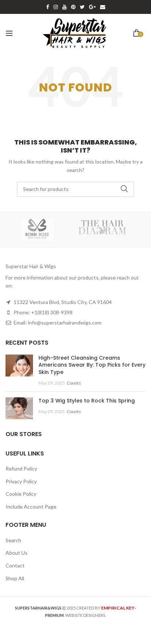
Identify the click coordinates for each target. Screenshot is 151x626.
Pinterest (73, 7)
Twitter (82, 7)
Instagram (55, 7)
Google (92, 7)
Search (124, 189)
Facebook (47, 7)
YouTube (64, 7)
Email (102, 7)
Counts (74, 383)
